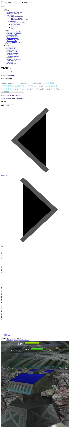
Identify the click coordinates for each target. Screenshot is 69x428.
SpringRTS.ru (11, 57)
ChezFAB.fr (10, 62)
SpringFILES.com (12, 50)
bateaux (60, 89)
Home (5, 9)
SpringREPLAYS (12, 51)
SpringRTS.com (11, 47)
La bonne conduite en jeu (14, 32)
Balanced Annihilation (17, 16)
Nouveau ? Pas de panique (14, 33)
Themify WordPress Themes (21, 340)
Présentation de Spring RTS (14, 12)
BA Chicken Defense (16, 18)
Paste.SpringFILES (12, 60)
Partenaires (7, 335)
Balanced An (20, 92)
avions (27, 83)
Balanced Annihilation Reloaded (19, 19)
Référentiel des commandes (14, 39)
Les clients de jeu (15, 24)
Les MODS (10, 15)
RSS (2, 4)
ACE (42, 83)
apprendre (5, 92)
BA (41, 86)
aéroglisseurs (36, 83)
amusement (14, 92)
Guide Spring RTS (12, 35)
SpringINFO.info (12, 54)
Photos (12, 27)
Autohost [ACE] (11, 83)
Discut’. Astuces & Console (14, 42)
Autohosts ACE (20, 83)
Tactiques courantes (12, 38)
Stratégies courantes (12, 36)
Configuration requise (13, 13)
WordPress (10, 340)
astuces (37, 86)
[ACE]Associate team (10, 63)
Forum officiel (11, 48)
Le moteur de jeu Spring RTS (18, 22)
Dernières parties (10, 75)
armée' (27, 89)
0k (10, 92)
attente (21, 89)
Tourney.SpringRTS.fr (13, 56)
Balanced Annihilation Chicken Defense (28, 84)
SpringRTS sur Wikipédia (14, 59)
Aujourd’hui (4, 175)
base (16, 89)
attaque (4, 83)
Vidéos (12, 29)
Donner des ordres (12, 41)
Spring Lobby (14, 25)
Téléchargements (11, 21)
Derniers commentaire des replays (14, 98)
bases (44, 86)
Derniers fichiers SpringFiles (13, 95)
